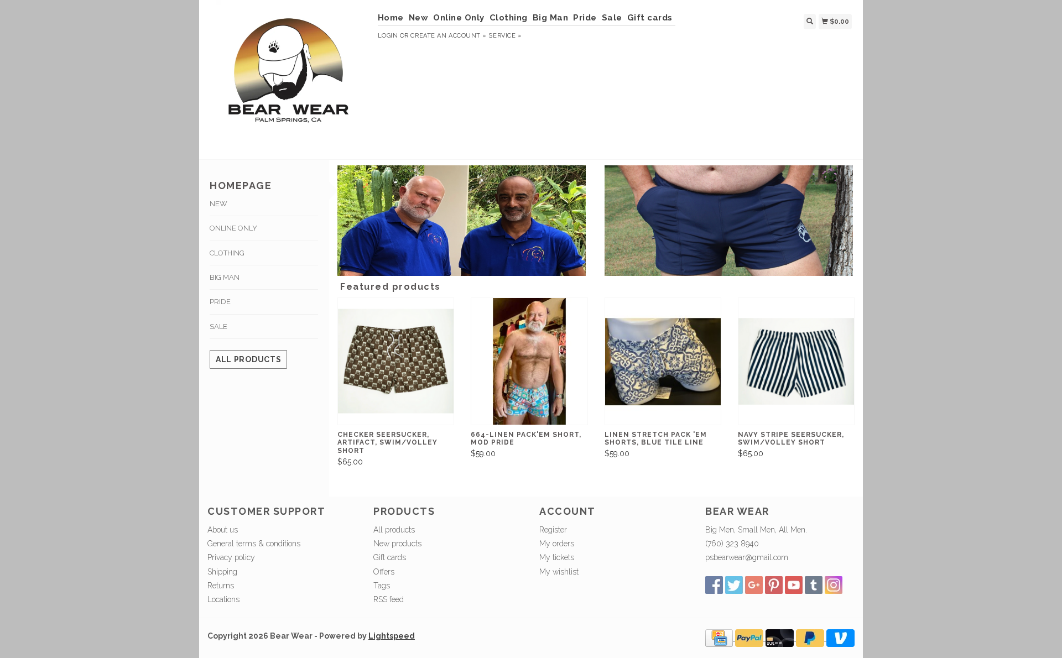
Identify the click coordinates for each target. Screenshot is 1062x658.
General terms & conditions (253, 543)
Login (388, 35)
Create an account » (448, 35)
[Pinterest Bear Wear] (774, 585)
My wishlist (559, 571)
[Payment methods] (720, 637)
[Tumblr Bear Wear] (813, 585)
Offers (383, 571)
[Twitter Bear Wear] (734, 585)
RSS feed (388, 599)
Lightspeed (391, 635)
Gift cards (650, 18)
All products (248, 359)
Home (391, 18)
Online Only (459, 18)
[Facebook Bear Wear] (714, 585)
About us (222, 529)
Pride (585, 18)
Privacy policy (231, 557)
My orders (556, 543)
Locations (223, 599)
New (419, 18)
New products (397, 543)
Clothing (509, 18)
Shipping (222, 571)
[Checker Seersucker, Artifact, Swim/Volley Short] (396, 361)
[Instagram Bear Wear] (833, 585)
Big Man (551, 18)
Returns (220, 585)
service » (505, 35)
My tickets (556, 557)
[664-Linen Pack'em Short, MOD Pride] (529, 361)
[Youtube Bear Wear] (794, 585)
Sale (612, 18)
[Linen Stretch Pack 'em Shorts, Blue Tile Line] (663, 361)
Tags (381, 585)
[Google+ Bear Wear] (754, 585)
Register (553, 529)
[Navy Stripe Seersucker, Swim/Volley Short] (796, 361)
